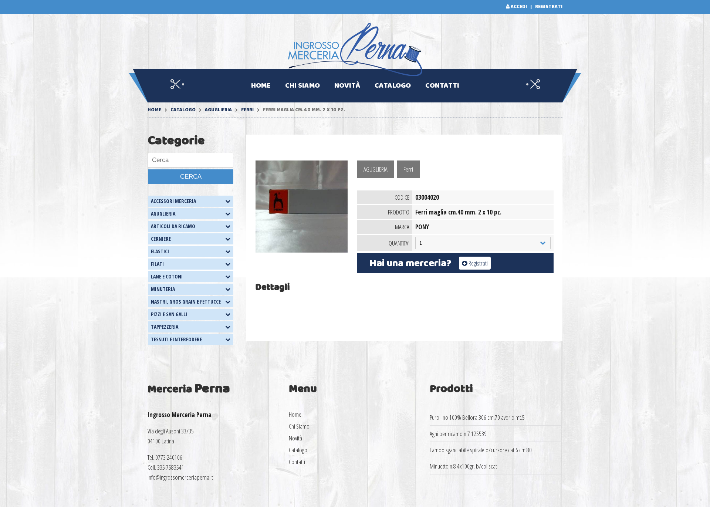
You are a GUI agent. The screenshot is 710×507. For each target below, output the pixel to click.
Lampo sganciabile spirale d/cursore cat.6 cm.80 (481, 450)
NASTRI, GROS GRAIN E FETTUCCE (186, 301)
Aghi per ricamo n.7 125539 (458, 433)
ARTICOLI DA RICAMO (173, 226)
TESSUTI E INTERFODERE (176, 339)
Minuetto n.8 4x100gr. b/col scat (463, 466)
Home (261, 86)
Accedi (519, 7)
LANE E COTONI (167, 276)
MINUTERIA (163, 289)
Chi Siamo (302, 86)
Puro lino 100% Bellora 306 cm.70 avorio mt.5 (477, 417)
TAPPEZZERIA (164, 326)
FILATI (157, 263)
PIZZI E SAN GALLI (169, 314)
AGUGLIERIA (218, 110)
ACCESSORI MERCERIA (173, 201)
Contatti (442, 86)
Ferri (248, 110)
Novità (347, 86)
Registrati (548, 7)
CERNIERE (161, 238)
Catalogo (393, 86)
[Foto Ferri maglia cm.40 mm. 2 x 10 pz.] (302, 250)
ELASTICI (160, 251)
